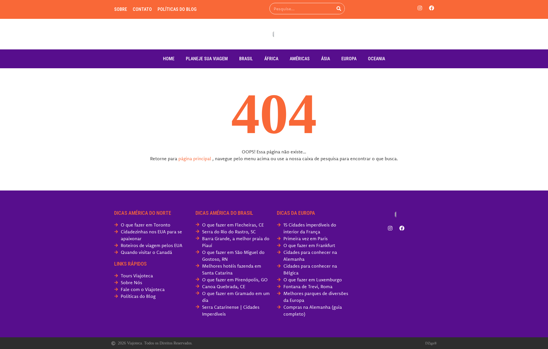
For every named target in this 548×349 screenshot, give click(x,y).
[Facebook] (431, 8)
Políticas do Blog (177, 9)
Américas (300, 58)
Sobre (120, 9)
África (271, 58)
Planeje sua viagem (207, 58)
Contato (142, 9)
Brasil (246, 58)
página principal (194, 158)
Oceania (376, 58)
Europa (348, 58)
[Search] (338, 8)
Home (168, 58)
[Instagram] (420, 8)
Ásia (325, 58)
